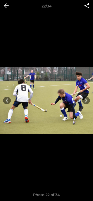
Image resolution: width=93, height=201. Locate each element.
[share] (87, 6)
